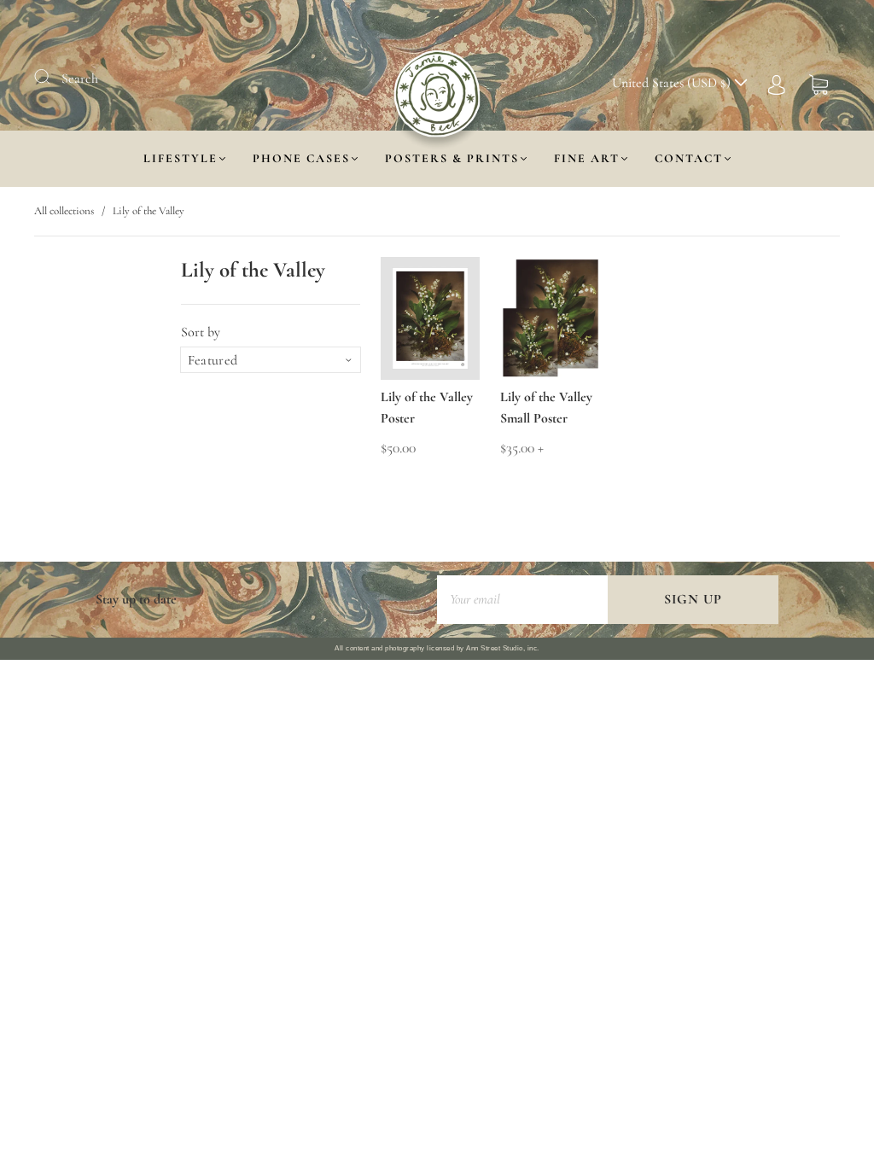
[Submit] (53, 77)
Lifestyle (180, 158)
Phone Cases (301, 158)
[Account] (776, 82)
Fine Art (587, 158)
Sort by (200, 332)
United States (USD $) (673, 82)
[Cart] (818, 82)
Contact (689, 158)
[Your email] (522, 600)
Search (79, 78)
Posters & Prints (452, 158)
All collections (64, 211)
